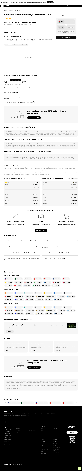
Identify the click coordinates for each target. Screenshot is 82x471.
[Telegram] (15, 464)
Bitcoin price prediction (57, 447)
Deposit (35, 5)
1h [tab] (6, 44)
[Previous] (5, 403)
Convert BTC (43, 453)
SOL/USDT (55, 435)
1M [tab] (18, 44)
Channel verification (32, 437)
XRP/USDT (55, 439)
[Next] (76, 403)
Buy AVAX (42, 443)
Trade (19, 5)
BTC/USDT (55, 430)
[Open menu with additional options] (80, 6)
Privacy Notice (7, 431)
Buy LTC (42, 445)
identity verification (40, 224)
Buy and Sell (47, 5)
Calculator (11, 10)
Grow (30, 5)
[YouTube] (19, 464)
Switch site (50, 2)
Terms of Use (43, 386)
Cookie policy (7, 437)
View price (33, 350)
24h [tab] (10, 44)
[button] (67, 6)
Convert (52, 5)
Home (5, 10)
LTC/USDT (55, 445)
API (29, 428)
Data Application (7, 439)
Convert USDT (43, 451)
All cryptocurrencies (20, 437)
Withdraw (41, 5)
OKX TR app (6, 441)
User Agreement (7, 429)
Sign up (74, 5)
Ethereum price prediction (56, 450)
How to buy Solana (56, 459)
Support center (32, 436)
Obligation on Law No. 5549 (8, 447)
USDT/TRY (55, 428)
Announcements (32, 439)
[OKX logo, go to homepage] (5, 6)
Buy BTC (42, 430)
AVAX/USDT (55, 443)
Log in (71, 5)
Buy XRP (42, 437)
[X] (13, 464)
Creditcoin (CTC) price (13, 92)
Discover (13, 5)
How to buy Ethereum (57, 457)
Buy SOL (42, 435)
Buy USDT (43, 428)
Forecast (58, 350)
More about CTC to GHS (73, 178)
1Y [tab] (22, 44)
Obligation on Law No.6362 (7, 450)
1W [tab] (14, 44)
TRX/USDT (55, 437)
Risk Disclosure (7, 433)
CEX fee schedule (32, 430)
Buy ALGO (43, 441)
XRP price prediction (57, 452)
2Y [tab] (26, 44)
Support (57, 5)
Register (72, 432)
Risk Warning (51, 386)
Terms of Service (18, 388)
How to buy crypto (56, 454)
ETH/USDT (55, 432)
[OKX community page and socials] (21, 464)
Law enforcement (7, 435)
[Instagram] (17, 464)
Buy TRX (42, 439)
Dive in (7, 350)
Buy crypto (18, 432)
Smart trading (24, 5)
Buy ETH (42, 432)
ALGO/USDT (55, 441)
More (61, 5)
